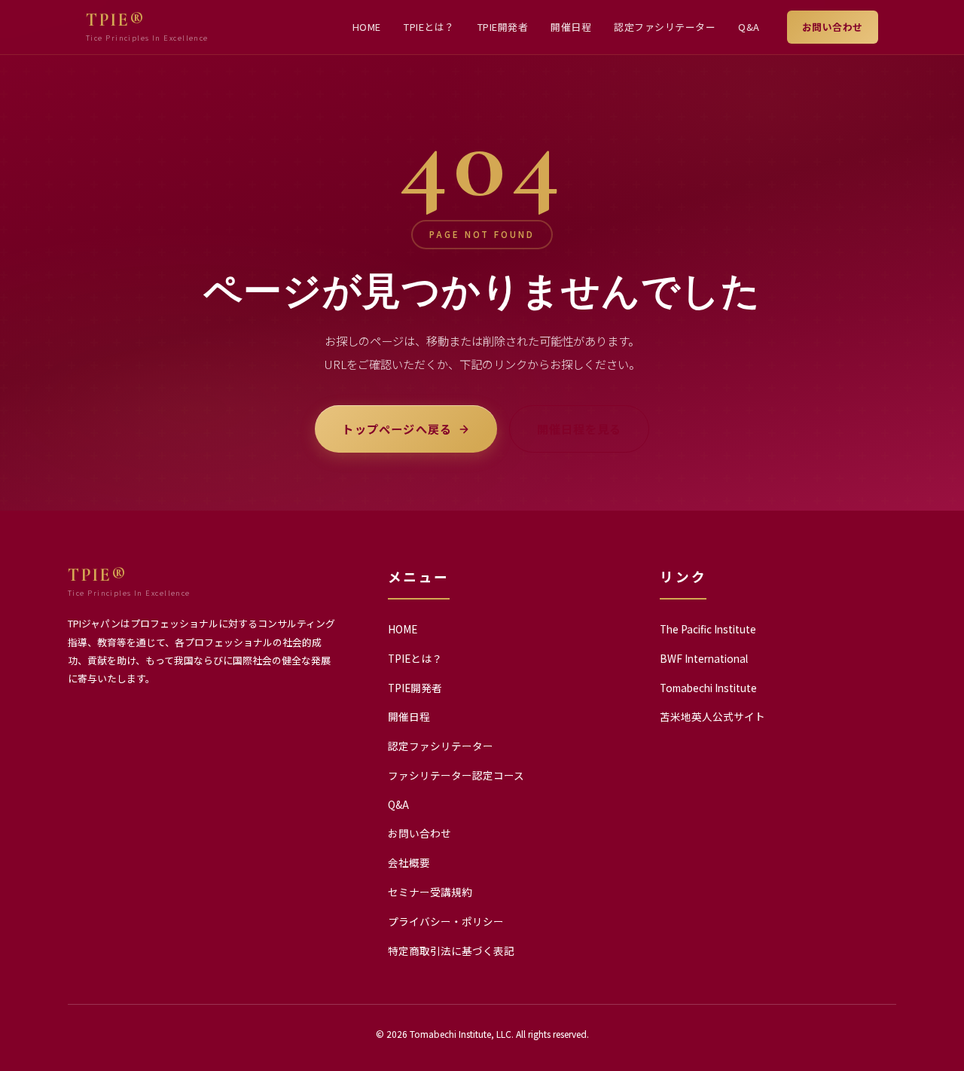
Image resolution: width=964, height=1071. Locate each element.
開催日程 (571, 27)
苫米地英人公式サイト (712, 716)
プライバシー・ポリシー (446, 921)
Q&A (749, 27)
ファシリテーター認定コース (456, 775)
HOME (366, 27)
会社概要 (409, 862)
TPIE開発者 (503, 27)
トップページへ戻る (397, 428)
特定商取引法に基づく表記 (451, 950)
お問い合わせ (832, 27)
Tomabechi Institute (708, 687)
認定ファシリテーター (664, 27)
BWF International (704, 658)
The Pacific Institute (708, 628)
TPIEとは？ (429, 27)
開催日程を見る (579, 428)
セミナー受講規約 (430, 891)
